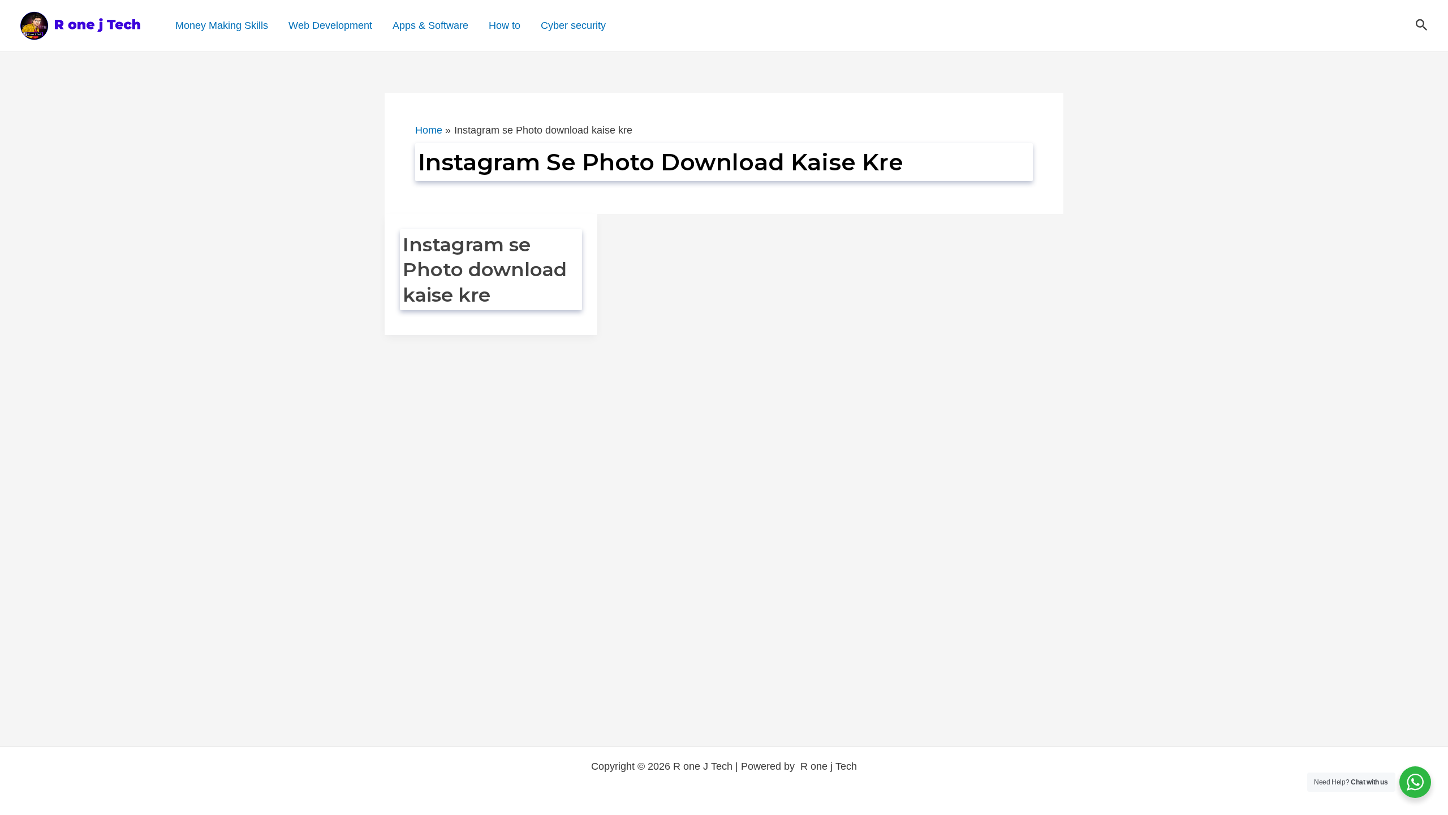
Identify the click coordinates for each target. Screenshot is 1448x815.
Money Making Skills (221, 25)
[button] (1421, 25)
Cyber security (573, 25)
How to (504, 25)
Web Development (330, 25)
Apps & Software (430, 25)
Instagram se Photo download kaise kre (485, 269)
